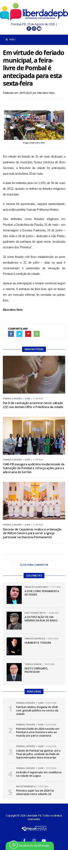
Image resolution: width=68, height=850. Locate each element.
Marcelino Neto (46, 93)
